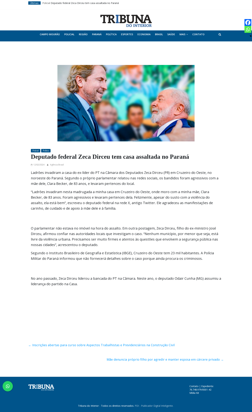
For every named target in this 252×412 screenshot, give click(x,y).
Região (83, 34)
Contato (198, 34)
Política (111, 34)
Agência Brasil (57, 164)
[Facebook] (247, 22)
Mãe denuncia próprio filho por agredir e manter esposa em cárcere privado (165, 359)
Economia (144, 34)
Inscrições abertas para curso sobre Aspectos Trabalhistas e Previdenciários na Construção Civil (101, 345)
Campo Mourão (50, 34)
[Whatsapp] (247, 29)
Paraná (96, 34)
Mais (182, 34)
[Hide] (250, 36)
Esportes (127, 34)
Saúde (171, 34)
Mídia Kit (194, 392)
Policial (46, 3)
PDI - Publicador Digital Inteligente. (154, 405)
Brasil (159, 34)
